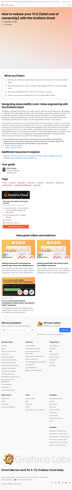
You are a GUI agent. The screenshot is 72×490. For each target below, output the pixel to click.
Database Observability (8, 368)
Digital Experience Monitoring (34, 356)
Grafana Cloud (59, 182)
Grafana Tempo (31, 182)
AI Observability (30, 346)
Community (28, 404)
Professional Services (56, 418)
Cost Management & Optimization (35, 362)
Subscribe (65, 330)
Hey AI (51, 421)
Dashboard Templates (8, 407)
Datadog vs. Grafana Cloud (57, 431)
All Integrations (54, 346)
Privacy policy (59, 334)
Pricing (3, 348)
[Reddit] (69, 483)
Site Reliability (29, 364)
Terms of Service (19, 1)
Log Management (30, 367)
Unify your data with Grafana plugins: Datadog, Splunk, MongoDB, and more (36, 156)
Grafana (5, 182)
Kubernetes (53, 360)
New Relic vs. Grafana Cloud (58, 439)
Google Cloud (53, 354)
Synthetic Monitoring (7, 374)
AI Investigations (6, 384)
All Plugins (52, 348)
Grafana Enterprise (7, 185)
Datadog (52, 362)
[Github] (62, 483)
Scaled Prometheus (31, 359)
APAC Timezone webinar (13, 148)
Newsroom (52, 407)
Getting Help (53, 415)
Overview (4, 346)
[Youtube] (66, 483)
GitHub (3, 401)
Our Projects (5, 398)
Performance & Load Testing (10, 376)
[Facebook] (52, 483)
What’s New (5, 387)
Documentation (30, 398)
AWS (50, 351)
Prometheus (40, 182)
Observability (37, 185)
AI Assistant (5, 354)
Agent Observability (7, 357)
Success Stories (54, 410)
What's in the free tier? (8, 351)
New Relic (52, 365)
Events (27, 407)
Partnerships (53, 404)
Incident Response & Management (23, 185)
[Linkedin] (59, 483)
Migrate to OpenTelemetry (33, 370)
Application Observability (9, 360)
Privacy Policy (30, 1)
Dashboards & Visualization (10, 365)
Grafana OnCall (49, 182)
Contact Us (52, 412)
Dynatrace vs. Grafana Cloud (58, 434)
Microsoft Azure (54, 357)
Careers (51, 401)
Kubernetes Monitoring (8, 362)
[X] (55, 483)
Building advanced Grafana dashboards (23, 158)
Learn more (65, 1)
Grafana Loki (12, 182)
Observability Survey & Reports (35, 410)
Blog (26, 401)
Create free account (16, 226)
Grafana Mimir (21, 182)
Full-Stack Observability (32, 348)
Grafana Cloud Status (8, 390)
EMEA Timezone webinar (13, 145)
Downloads (4, 404)
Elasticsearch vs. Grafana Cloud (59, 436)
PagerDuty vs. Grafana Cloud (58, 442)
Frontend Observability (8, 371)
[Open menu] (69, 5)
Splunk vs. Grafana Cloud (57, 445)
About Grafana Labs (55, 398)
